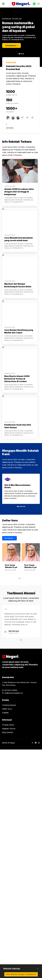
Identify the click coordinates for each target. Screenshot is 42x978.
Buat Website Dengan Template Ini (21, 974)
